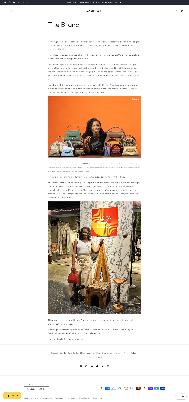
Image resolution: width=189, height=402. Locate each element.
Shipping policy (98, 398)
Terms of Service (94, 357)
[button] (5, 11)
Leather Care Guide (69, 353)
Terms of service (84, 398)
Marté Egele (34, 398)
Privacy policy (71, 398)
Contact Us (107, 353)
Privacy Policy (130, 353)
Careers (117, 353)
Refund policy (59, 398)
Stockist (54, 353)
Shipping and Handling (90, 353)
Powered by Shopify (46, 398)
